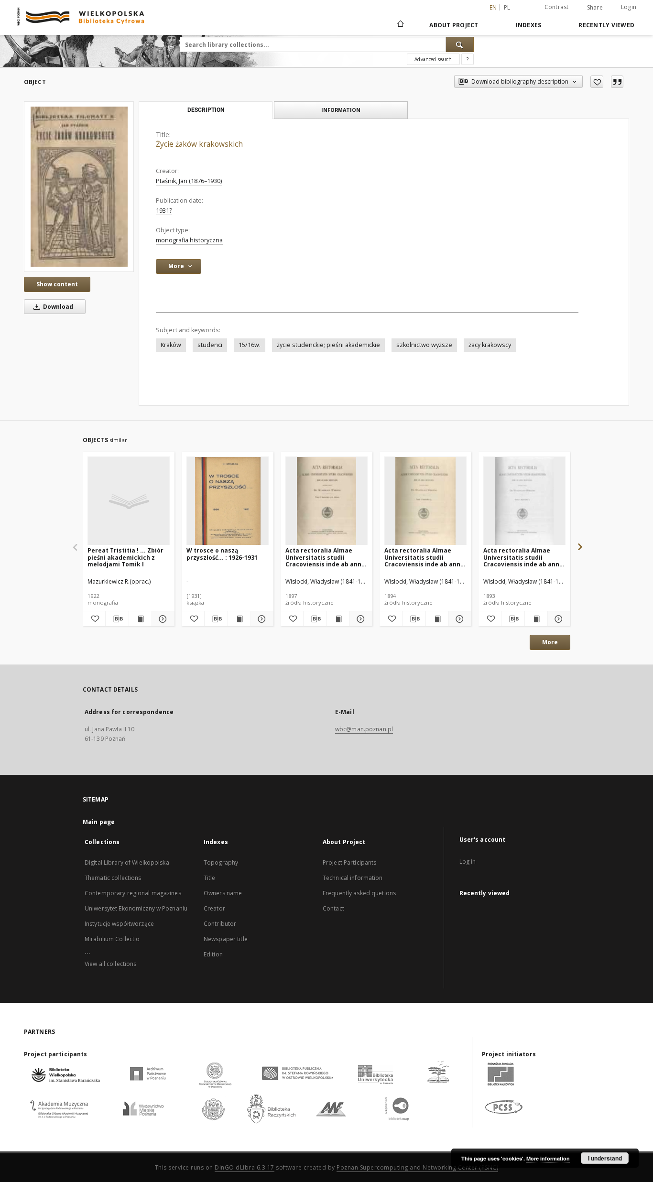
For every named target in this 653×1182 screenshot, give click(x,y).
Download (57, 307)
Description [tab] (205, 110)
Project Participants (349, 862)
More (550, 642)
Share (595, 7)
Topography (221, 862)
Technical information (353, 878)
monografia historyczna (189, 240)
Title (210, 878)
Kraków (171, 345)
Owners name (223, 893)
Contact (333, 908)
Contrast (556, 7)
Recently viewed (606, 25)
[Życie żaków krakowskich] (79, 187)
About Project (453, 25)
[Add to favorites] (596, 82)
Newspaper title (226, 939)
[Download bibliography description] (117, 619)
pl (507, 7)
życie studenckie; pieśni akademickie (328, 345)
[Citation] (617, 82)
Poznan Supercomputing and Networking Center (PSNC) (417, 1167)
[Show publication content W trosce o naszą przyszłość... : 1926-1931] (239, 619)
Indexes (529, 25)
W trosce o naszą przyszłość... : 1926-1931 (222, 553)
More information (548, 1158)
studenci (209, 345)
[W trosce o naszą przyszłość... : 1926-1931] (227, 501)
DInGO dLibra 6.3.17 (244, 1167)
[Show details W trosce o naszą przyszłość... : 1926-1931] (261, 619)
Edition (213, 954)
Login (628, 7)
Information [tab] (340, 109)
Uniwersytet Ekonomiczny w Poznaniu (136, 908)
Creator (214, 908)
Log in (467, 861)
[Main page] (400, 24)
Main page (99, 822)
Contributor (220, 924)
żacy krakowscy (489, 345)
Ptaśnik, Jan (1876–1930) (189, 181)
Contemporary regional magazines (133, 893)
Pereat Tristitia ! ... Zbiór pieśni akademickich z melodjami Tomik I (125, 557)
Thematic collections (113, 878)
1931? (164, 210)
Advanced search (433, 59)
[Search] (460, 44)
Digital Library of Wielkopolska (127, 862)
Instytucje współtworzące (119, 924)
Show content (57, 284)
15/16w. (250, 345)
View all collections (110, 964)
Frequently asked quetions (359, 893)
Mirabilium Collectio (112, 939)
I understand (605, 1158)
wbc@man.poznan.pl (364, 729)
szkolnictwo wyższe (424, 345)
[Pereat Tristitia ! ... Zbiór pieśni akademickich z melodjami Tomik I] (128, 501)
